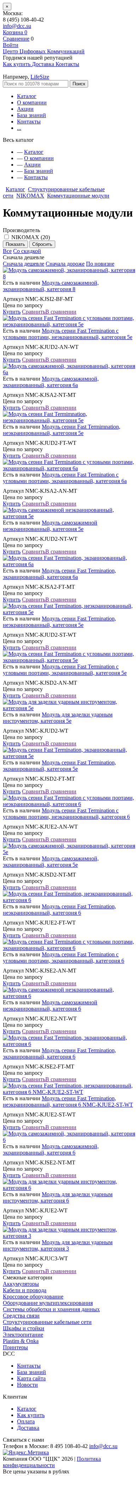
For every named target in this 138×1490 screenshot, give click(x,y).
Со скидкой (27, 251)
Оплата (26, 1421)
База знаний (31, 115)
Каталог (26, 96)
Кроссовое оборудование (33, 1297)
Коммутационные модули (78, 196)
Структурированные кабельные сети (47, 1322)
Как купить (31, 1415)
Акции (25, 109)
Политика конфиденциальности (52, 1462)
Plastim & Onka (21, 1341)
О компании (32, 102)
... (19, 128)
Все (7, 251)
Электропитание (23, 1335)
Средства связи (21, 1316)
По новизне (100, 264)
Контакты (29, 122)
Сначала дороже (65, 264)
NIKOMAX (30, 196)
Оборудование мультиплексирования (48, 1303)
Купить (12, 312)
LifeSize (39, 77)
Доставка (28, 1428)
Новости (27, 1385)
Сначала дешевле (23, 264)
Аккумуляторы (21, 1284)
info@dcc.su (17, 26)
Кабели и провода (24, 1290)
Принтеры (15, 1347)
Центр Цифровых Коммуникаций (44, 51)
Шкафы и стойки (23, 1328)
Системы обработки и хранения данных (51, 1309)
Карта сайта (31, 1378)
